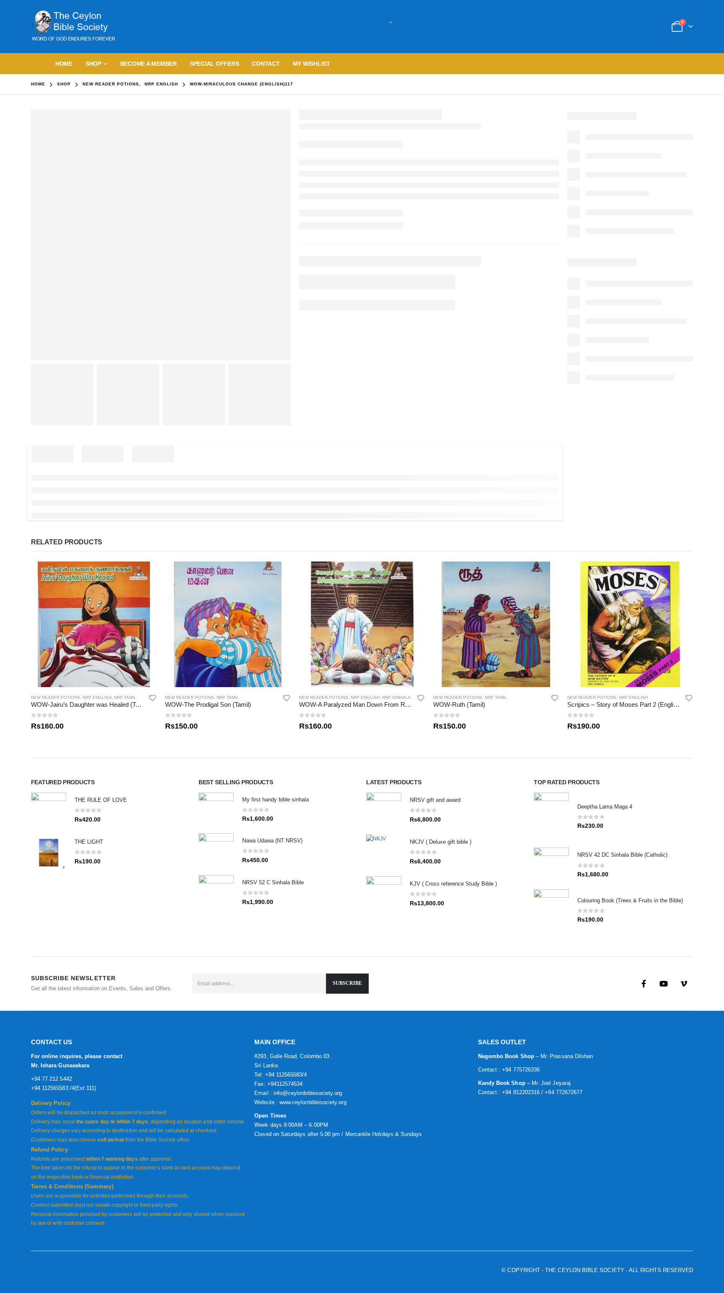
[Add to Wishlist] (152, 697)
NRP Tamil (125, 697)
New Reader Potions (55, 697)
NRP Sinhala (396, 697)
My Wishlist (311, 63)
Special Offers (214, 63)
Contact (265, 63)
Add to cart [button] (142, 575)
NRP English (97, 697)
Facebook (643, 983)
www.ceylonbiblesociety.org (312, 1102)
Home (63, 63)
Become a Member (148, 63)
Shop (93, 63)
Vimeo (683, 983)
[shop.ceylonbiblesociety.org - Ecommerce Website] (73, 26)
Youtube (663, 983)
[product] (94, 624)
